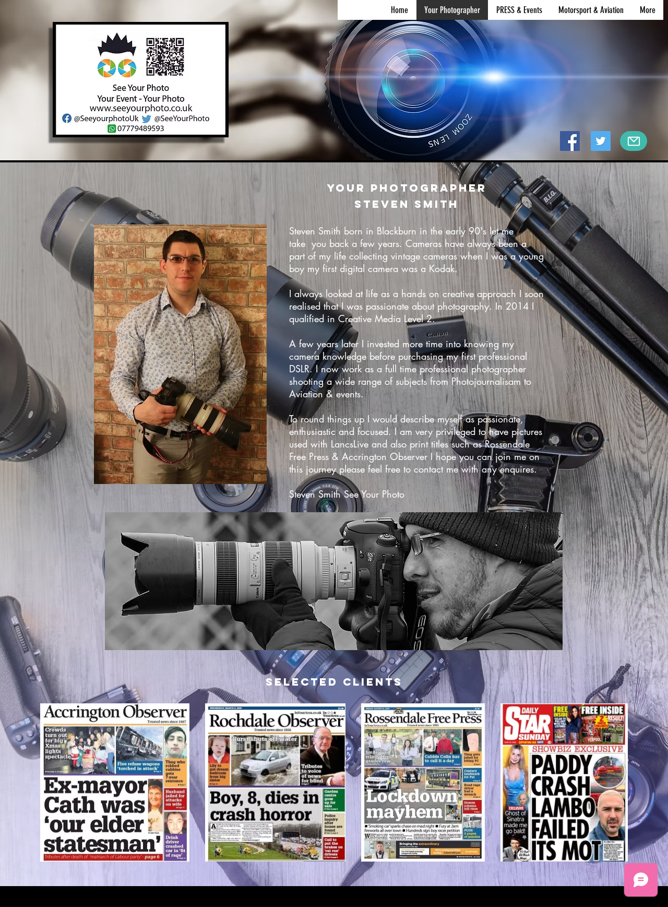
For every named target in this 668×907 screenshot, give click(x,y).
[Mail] (633, 141)
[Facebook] (570, 141)
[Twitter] (601, 141)
